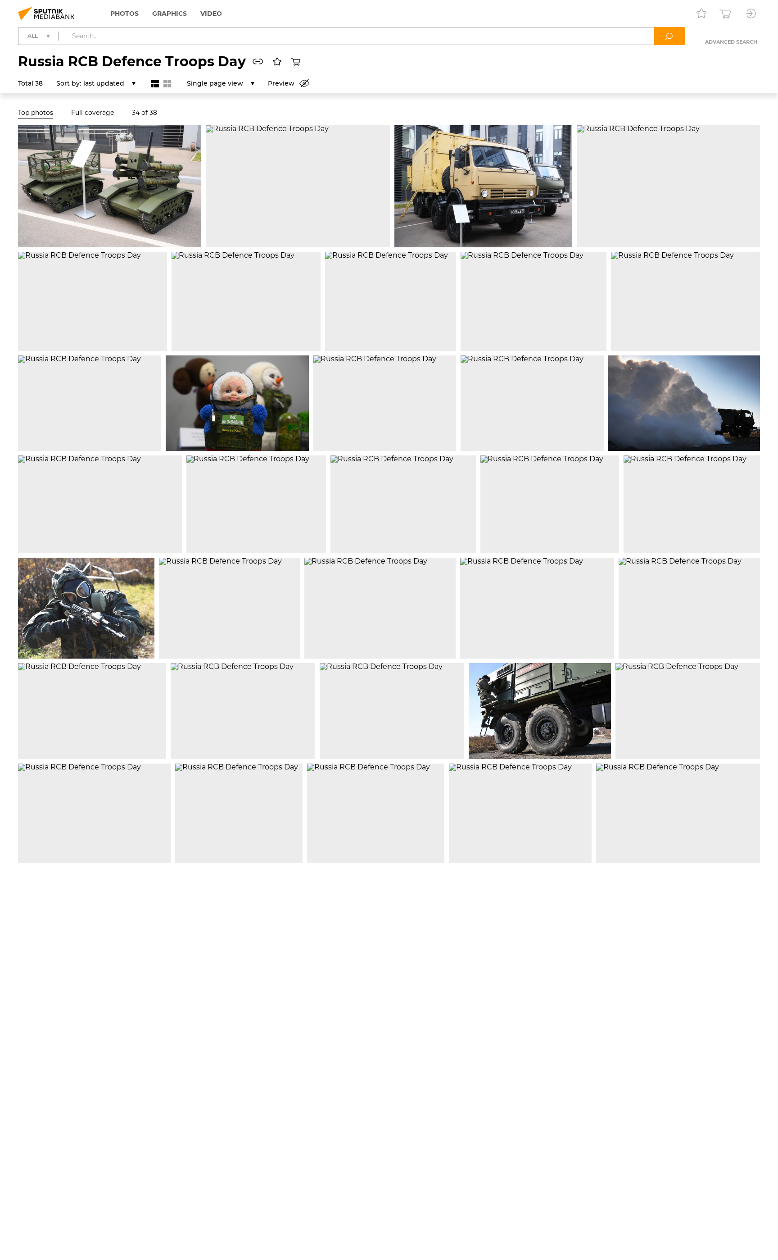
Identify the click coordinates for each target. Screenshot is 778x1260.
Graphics (169, 13)
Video (211, 13)
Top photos (35, 113)
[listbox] (109, 83)
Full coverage (92, 113)
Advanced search (731, 42)
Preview (281, 83)
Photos (124, 13)
